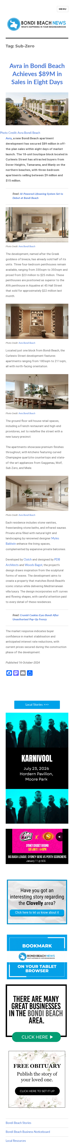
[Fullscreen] (64, 821)
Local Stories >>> (37, 704)
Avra (9, 138)
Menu (62, 9)
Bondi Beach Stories (18, 1122)
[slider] (33, 821)
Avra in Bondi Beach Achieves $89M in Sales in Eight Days (37, 74)
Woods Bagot (33, 565)
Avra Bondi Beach (27, 246)
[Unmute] (51, 821)
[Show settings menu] (58, 821)
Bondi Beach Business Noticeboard (28, 1131)
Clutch (28, 559)
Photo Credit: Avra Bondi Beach (20, 132)
